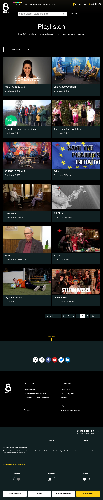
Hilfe (26, 406)
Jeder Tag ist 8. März (15, 87)
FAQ (63, 406)
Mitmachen (35, 4)
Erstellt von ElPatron (62, 175)
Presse (64, 402)
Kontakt (64, 398)
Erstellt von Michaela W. (15, 217)
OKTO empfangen (69, 394)
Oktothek (17, 4)
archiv (57, 255)
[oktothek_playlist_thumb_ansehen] (27, 70)
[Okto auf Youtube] (54, 360)
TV (26, 4)
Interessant (10, 213)
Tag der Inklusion (13, 297)
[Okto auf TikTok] (42, 360)
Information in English (70, 410)
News (26, 402)
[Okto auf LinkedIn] (67, 360)
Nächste (95, 316)
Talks (56, 171)
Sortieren (16, 49)
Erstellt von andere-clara (15, 259)
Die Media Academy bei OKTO (37, 398)
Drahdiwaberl (60, 297)
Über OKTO (66, 390)
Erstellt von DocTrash (63, 217)
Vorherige (51, 316)
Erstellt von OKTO (12, 91)
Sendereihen (29, 390)
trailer (8, 255)
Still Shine (59, 213)
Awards (27, 410)
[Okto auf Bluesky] (61, 360)
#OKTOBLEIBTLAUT (15, 171)
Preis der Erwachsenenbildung (20, 129)
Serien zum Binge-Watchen (67, 129)
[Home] (8, 393)
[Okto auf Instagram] (35, 360)
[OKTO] (6, 10)
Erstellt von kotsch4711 (64, 302)
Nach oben (51, 336)
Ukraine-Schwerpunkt (65, 87)
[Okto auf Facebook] (48, 360)
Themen (74, 14)
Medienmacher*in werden (35, 394)
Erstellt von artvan (61, 259)
